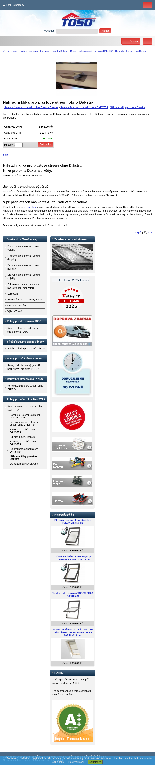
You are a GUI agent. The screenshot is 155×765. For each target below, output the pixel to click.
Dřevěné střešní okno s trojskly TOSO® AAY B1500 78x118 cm (73, 558)
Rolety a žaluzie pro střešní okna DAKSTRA (91, 51)
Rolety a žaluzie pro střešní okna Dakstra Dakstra (43, 51)
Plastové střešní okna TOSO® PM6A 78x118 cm (72, 595)
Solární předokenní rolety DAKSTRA (24, 450)
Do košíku (45, 144)
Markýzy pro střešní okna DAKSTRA (23, 443)
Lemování (12, 293)
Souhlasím (95, 762)
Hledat (105, 30)
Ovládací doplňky (16, 305)
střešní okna (30, 207)
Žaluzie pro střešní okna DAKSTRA (23, 431)
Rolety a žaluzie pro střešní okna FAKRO (25, 387)
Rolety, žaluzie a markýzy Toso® (25, 299)
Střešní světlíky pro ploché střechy (26, 348)
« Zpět (138, 232)
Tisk (150, 232)
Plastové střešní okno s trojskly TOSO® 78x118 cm (72, 522)
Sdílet (6, 154)
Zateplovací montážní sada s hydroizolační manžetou (23, 286)
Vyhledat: (49, 30)
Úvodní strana (10, 51)
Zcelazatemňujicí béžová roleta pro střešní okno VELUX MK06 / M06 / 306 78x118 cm (73, 632)
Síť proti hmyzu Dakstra (23, 437)
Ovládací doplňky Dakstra (24, 463)
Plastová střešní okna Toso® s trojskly (23, 248)
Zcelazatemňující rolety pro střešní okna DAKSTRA (24, 423)
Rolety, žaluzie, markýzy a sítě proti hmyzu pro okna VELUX (23, 367)
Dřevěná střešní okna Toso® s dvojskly (23, 267)
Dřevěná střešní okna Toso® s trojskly (23, 276)
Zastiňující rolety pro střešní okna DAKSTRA (25, 416)
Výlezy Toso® (14, 311)
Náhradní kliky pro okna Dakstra (131, 51)
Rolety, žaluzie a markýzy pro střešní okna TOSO (23, 330)
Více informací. (76, 762)
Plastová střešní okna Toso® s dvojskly (23, 257)
